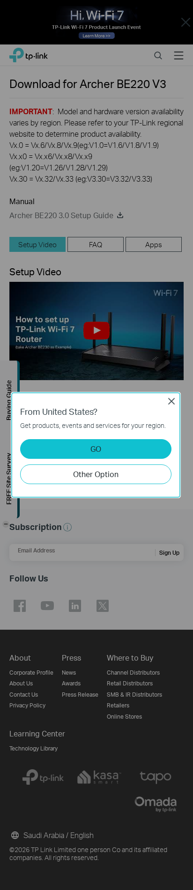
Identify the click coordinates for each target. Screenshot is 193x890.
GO (95, 449)
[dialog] (96, 445)
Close (171, 401)
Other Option (96, 474)
